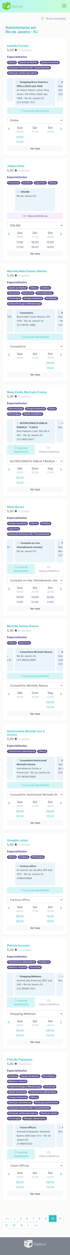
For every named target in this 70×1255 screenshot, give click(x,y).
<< (7, 1218)
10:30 (50, 816)
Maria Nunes (15, 506)
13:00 (50, 242)
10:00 (50, 368)
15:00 (20, 142)
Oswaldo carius (17, 840)
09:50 (20, 1035)
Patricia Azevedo (18, 945)
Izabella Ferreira (18, 45)
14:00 (20, 137)
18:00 (35, 242)
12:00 (20, 247)
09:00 (50, 363)
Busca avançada (55, 18)
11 (60, 1218)
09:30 (20, 816)
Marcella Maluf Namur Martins (27, 271)
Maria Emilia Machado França (27, 392)
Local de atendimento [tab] (36, 110)
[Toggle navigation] (64, 5)
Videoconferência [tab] (36, 215)
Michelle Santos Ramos (23, 626)
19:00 (35, 247)
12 (6, 1225)
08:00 (20, 477)
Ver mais (35, 148)
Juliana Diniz (15, 166)
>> (36, 1225)
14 (21, 1225)
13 (13, 1225)
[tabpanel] (35, 92)
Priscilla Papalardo (19, 1059)
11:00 (19, 242)
